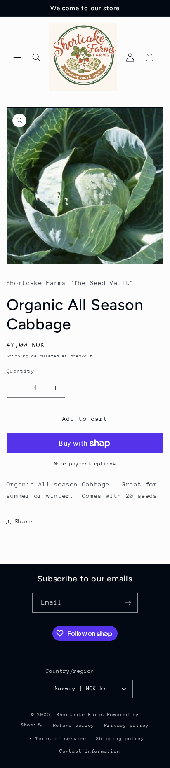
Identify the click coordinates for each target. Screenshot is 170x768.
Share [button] (24, 521)
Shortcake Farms (80, 714)
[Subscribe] (127, 603)
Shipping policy (120, 738)
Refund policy (74, 725)
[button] (17, 57)
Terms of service (61, 738)
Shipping (18, 356)
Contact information (89, 751)
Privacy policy (126, 725)
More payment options (85, 464)
